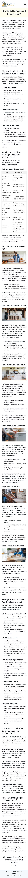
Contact (14, 873)
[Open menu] (24, 3)
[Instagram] (15, 865)
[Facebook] (12, 865)
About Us (8, 871)
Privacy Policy (17, 871)
